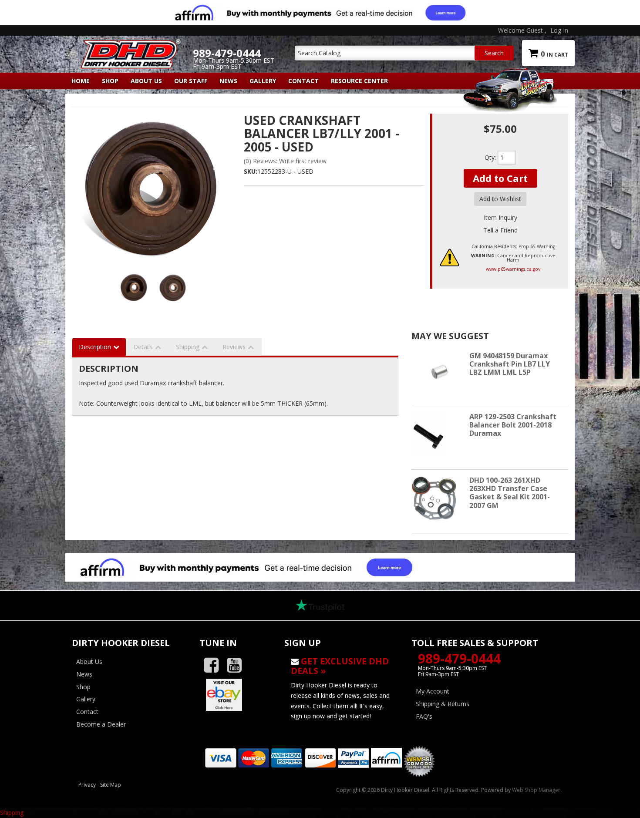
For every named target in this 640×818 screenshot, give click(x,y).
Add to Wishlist (500, 199)
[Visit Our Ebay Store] (235, 695)
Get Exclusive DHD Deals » (340, 666)
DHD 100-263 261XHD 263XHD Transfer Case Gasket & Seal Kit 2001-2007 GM (509, 492)
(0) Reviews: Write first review (285, 161)
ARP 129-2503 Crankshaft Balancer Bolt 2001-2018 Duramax (512, 425)
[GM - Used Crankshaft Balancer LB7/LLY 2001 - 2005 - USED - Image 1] (134, 288)
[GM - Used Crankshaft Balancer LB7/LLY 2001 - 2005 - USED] (154, 190)
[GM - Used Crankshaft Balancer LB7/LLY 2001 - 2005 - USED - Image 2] (173, 288)
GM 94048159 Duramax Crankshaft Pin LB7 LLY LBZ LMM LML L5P (509, 364)
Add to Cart (500, 178)
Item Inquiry (500, 217)
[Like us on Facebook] (214, 665)
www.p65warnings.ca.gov (513, 269)
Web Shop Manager (536, 790)
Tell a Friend (500, 230)
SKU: (250, 171)
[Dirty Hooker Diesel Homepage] (129, 47)
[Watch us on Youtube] (237, 665)
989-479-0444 (459, 658)
